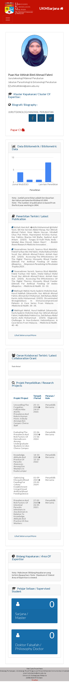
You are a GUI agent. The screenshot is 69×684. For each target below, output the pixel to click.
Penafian (34, 680)
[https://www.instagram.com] (41, 118)
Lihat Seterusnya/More (25, 335)
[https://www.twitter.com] (50, 118)
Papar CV (16, 129)
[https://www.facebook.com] (32, 118)
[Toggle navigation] (8, 19)
